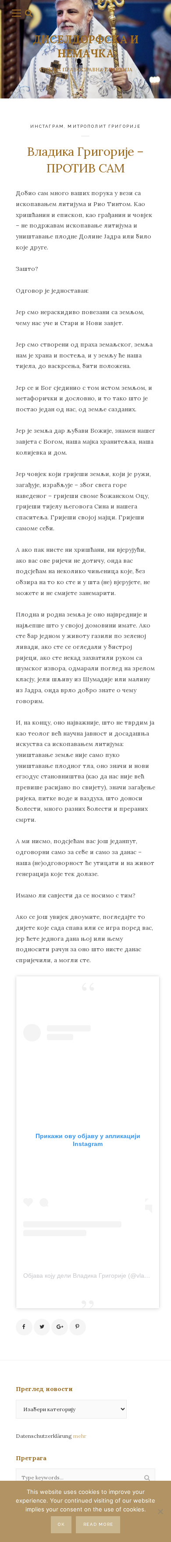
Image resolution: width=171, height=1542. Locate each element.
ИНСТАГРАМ (47, 126)
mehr (79, 1436)
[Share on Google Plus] (59, 1327)
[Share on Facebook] (24, 1327)
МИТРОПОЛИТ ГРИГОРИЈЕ (104, 126)
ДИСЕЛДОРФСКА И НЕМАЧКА (86, 46)
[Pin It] (77, 1327)
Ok (61, 1524)
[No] (160, 1511)
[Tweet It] (42, 1327)
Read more (98, 1524)
